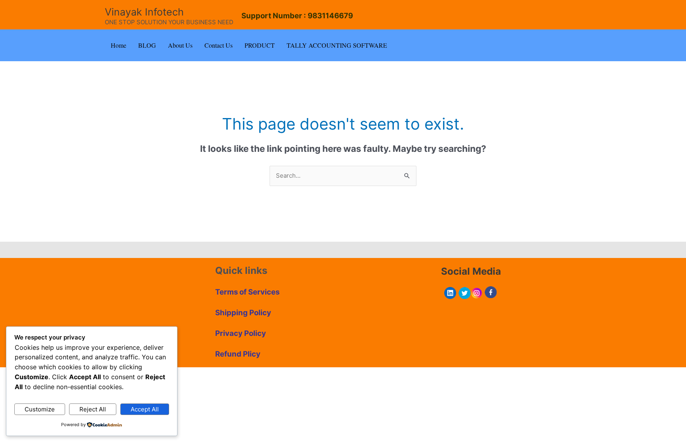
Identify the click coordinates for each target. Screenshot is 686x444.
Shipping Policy (243, 312)
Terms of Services (247, 292)
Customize (40, 409)
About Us (180, 45)
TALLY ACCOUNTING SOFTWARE (337, 45)
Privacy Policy (240, 333)
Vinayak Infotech (144, 12)
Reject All (92, 409)
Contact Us (218, 45)
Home (118, 45)
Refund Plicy (237, 354)
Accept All (145, 409)
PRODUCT (260, 45)
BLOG (147, 45)
